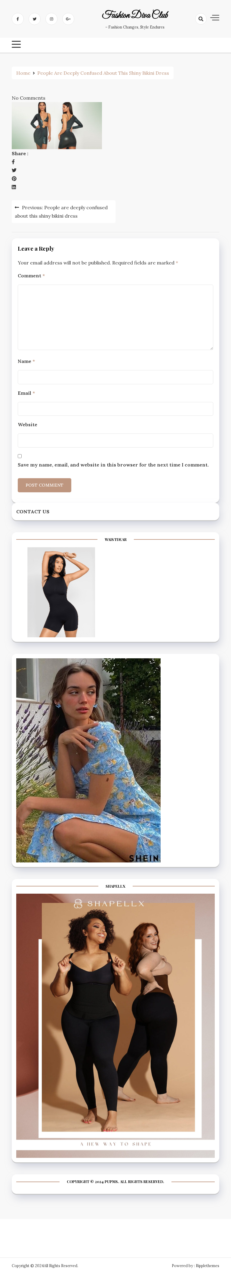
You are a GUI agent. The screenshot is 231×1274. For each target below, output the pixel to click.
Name (26, 361)
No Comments (28, 98)
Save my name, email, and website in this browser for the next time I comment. (113, 465)
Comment (31, 276)
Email (26, 393)
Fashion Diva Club (135, 16)
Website (27, 424)
